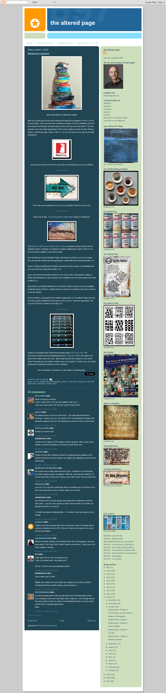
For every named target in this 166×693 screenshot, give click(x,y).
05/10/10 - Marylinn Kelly (113, 539)
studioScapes (51, 384)
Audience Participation (116, 616)
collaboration (45, 382)
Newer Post (32, 621)
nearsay (81, 382)
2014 (108, 584)
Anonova (39, 522)
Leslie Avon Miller (73, 356)
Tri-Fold (111, 633)
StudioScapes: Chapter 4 (118, 636)
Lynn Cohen (40, 396)
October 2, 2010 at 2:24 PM (46, 535)
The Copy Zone (77, 353)
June (110, 654)
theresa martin (42, 428)
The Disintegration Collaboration (60, 217)
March (111, 664)
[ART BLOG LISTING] (88, 43)
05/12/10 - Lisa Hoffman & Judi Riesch (119, 544)
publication (41, 384)
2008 (108, 678)
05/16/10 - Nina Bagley (112, 556)
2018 (108, 571)
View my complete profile (113, 58)
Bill (36, 554)
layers (38, 412)
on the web (89, 382)
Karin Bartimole (42, 592)
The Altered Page (72, 23)
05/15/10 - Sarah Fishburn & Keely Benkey (120, 553)
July (110, 650)
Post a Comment (34, 615)
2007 (108, 681)
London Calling (113, 626)
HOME (29, 43)
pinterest (107, 112)
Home (62, 621)
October (111, 607)
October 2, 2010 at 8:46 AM (46, 481)
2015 (108, 581)
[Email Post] (50, 379)
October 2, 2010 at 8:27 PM (46, 551)
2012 (108, 591)
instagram (107, 109)
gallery (64, 382)
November (112, 603)
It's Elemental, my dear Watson (120, 613)
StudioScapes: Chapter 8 (118, 610)
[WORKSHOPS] (65, 43)
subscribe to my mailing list (114, 121)
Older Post (91, 621)
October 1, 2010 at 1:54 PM (46, 409)
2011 (108, 594)
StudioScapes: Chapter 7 (118, 620)
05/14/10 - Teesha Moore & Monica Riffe (119, 550)
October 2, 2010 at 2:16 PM (46, 519)
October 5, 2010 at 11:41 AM (46, 611)
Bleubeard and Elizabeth (46, 468)
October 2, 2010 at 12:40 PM (46, 494)
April (110, 660)
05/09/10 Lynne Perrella (113, 536)
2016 (108, 577)
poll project (32, 384)
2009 (108, 674)
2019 (108, 567)
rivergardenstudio (43, 538)
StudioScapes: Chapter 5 (118, 630)
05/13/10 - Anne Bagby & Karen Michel (119, 547)
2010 (108, 597)
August (111, 647)
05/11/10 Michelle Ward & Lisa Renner (118, 542)
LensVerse (39, 484)
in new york (72, 382)
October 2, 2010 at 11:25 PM (46, 589)
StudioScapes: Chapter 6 (118, 623)
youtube (107, 115)
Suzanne (39, 452)
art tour (36, 382)
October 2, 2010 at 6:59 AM (46, 465)
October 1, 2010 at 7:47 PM (46, 436)
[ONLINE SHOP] (45, 43)
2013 (108, 587)
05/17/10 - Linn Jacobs (113, 559)
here (61, 132)
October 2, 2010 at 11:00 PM (46, 570)
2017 (108, 574)
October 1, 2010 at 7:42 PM (46, 425)
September (113, 644)
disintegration (56, 382)
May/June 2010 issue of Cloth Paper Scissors (49, 246)
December (112, 600)
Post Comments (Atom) (48, 626)
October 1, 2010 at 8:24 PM (46, 449)
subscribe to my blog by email (115, 118)
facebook (107, 106)
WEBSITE (107, 103)
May (110, 657)
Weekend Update (38, 53)
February (112, 667)
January (111, 670)
